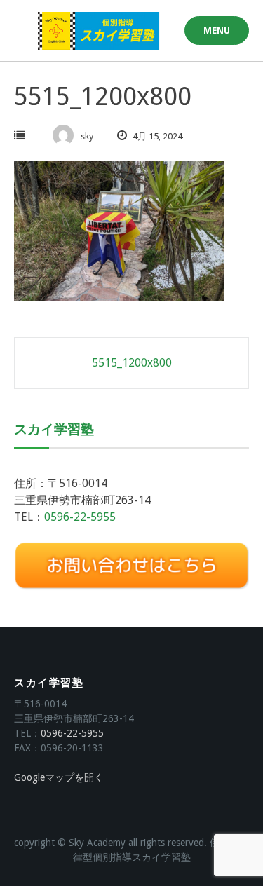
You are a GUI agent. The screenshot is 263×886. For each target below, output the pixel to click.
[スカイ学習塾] (99, 31)
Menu (216, 30)
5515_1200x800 (132, 362)
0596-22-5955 (80, 517)
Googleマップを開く (59, 777)
